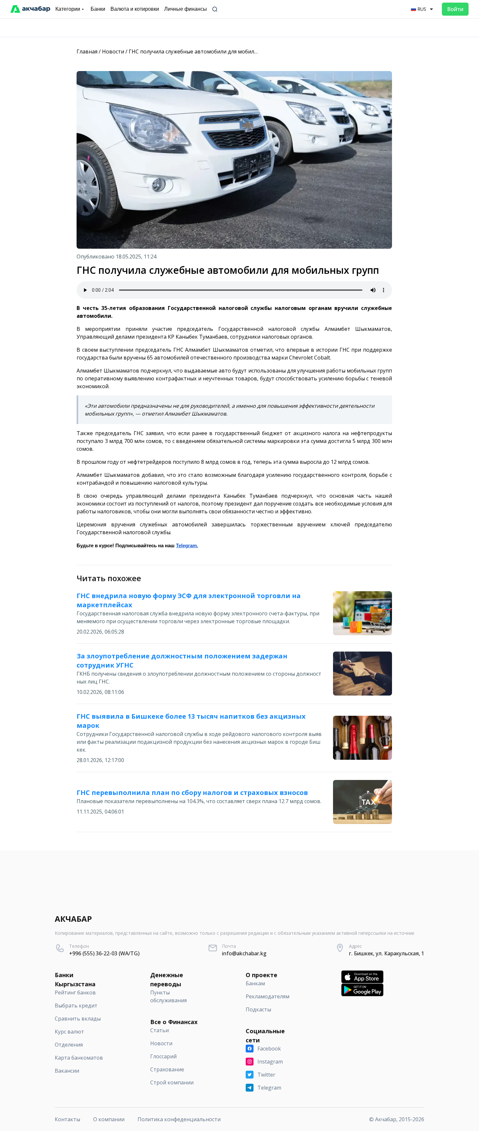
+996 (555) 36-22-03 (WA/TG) (104, 953)
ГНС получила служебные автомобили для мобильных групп (206, 51)
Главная (87, 51)
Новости (113, 51)
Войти (455, 9)
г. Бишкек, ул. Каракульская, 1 (386, 953)
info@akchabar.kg (244, 953)
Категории (67, 9)
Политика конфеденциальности (179, 1119)
